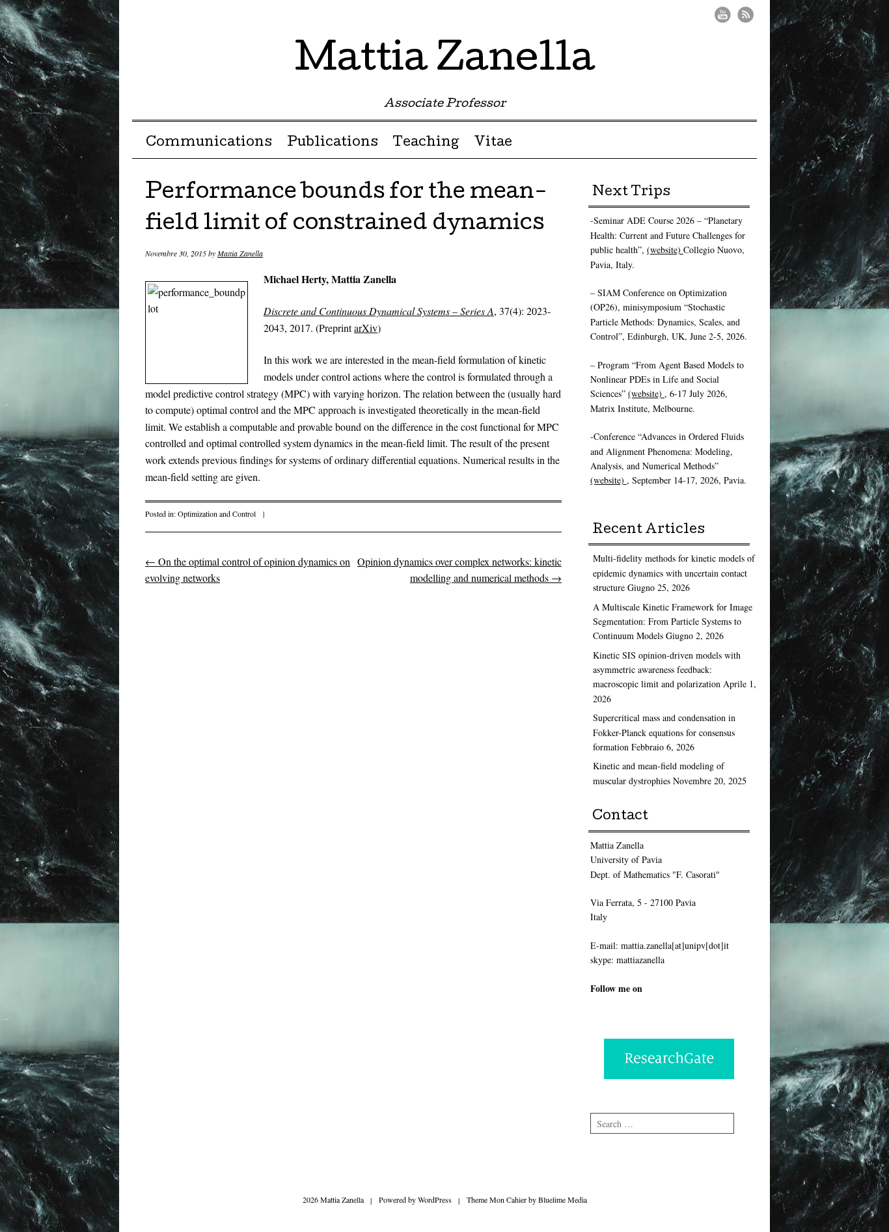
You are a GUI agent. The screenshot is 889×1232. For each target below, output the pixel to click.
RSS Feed (745, 15)
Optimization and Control (217, 513)
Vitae (493, 143)
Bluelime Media (562, 1199)
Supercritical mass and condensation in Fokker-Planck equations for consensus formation (664, 732)
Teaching (425, 143)
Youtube (723, 15)
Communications (209, 143)
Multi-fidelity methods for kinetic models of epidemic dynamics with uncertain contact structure (674, 573)
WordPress (435, 1199)
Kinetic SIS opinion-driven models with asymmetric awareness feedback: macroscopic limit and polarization (667, 670)
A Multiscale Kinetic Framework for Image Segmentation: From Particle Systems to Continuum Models (672, 621)
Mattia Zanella (445, 61)
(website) (665, 249)
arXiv (365, 328)
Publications (332, 143)
